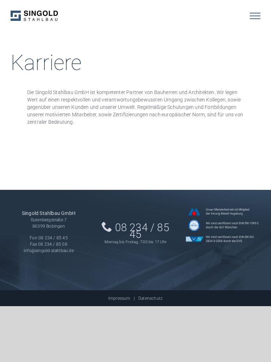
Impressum (119, 298)
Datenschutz (150, 298)
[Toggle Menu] (255, 16)
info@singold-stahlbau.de (49, 250)
